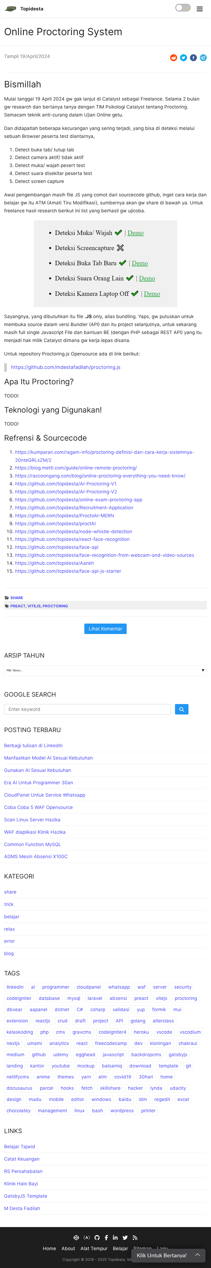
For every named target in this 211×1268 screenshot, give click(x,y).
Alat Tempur (93, 1248)
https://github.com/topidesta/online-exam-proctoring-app (78, 499)
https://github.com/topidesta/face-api (56, 547)
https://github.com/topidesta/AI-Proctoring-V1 (65, 483)
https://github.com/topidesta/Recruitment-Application (74, 507)
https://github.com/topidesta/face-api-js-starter (68, 571)
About (68, 1248)
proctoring (55, 606)
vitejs (34, 606)
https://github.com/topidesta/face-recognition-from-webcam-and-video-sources (104, 555)
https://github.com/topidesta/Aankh (54, 563)
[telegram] (203, 57)
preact (18, 606)
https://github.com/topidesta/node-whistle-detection (73, 531)
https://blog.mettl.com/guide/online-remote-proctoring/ (76, 468)
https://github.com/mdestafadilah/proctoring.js (65, 367)
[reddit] (173, 57)
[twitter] (183, 57)
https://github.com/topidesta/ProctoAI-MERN (64, 515)
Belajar (120, 1248)
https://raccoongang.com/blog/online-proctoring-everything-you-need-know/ (100, 476)
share (16, 598)
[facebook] (193, 57)
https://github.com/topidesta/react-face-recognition (72, 539)
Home (49, 1248)
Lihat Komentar (105, 629)
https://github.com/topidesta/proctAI (55, 523)
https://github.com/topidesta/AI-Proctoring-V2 (66, 491)
